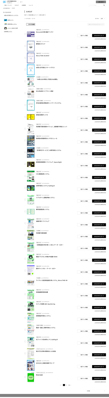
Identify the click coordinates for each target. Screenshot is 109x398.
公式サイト (10, 2)
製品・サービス (8, 5)
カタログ (17, 5)
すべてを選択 (32, 24)
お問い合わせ (101, 2)
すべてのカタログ (7, 12)
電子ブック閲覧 (84, 35)
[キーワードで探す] (104, 5)
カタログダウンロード (99, 35)
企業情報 (24, 5)
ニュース (31, 5)
